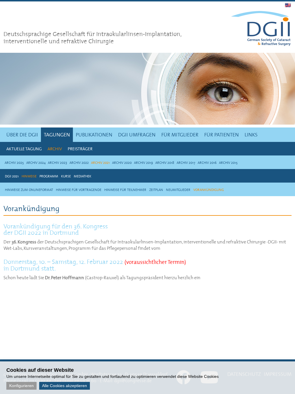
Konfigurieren (21, 385)
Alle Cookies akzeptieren (64, 385)
